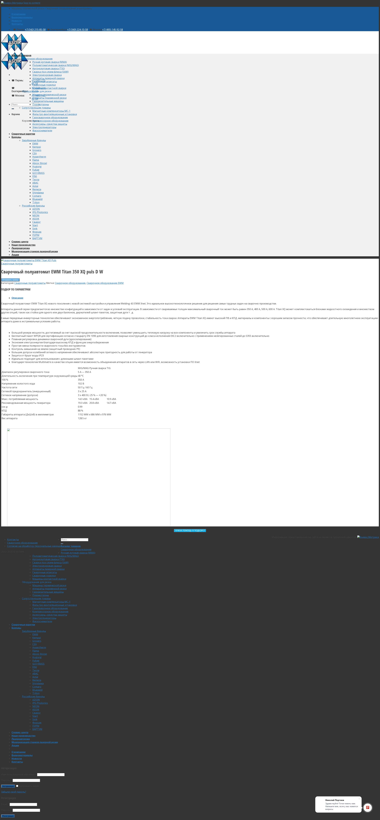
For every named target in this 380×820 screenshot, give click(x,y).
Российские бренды (33, 205)
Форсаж (36, 231)
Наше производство (23, 244)
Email (5, 804)
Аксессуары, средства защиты (49, 124)
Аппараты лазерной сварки (48, 78)
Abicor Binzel (39, 163)
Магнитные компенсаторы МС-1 (51, 111)
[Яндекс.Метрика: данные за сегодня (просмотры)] (368, 537)
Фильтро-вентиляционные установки (54, 114)
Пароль (6, 780)
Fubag (35, 169)
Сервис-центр (20, 241)
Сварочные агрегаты (44, 81)
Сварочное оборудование (37, 58)
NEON (35, 215)
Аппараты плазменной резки (49, 97)
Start (35, 225)
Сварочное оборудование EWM (105, 283)
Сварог (36, 222)
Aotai (35, 186)
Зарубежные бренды (34, 140)
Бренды (16, 137)
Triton (35, 202)
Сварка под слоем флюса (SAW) (50, 71)
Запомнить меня (29, 786)
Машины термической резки (49, 94)
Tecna (35, 179)
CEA (34, 153)
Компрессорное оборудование (50, 120)
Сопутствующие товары (36, 107)
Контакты (17, 23)
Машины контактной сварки (49, 88)
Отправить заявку (10, 280)
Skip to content (31, 2)
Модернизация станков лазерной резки (35, 251)
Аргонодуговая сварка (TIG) (48, 68)
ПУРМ (35, 235)
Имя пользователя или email (19, 774)
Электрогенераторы (44, 127)
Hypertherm (39, 156)
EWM (35, 143)
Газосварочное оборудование (50, 117)
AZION (36, 209)
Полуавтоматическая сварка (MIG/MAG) (55, 65)
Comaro (36, 196)
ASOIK (35, 218)
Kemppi (36, 146)
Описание (17, 297)
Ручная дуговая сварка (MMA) (49, 62)
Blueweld (37, 199)
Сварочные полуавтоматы (16, 263)
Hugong (37, 166)
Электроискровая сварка (47, 75)
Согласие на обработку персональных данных (34, 546)
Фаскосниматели (42, 130)
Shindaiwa (38, 192)
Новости (17, 20)
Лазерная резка (21, 248)
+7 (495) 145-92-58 (112, 29)
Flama (35, 160)
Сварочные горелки (44, 84)
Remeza (36, 189)
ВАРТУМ (37, 238)
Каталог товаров (21, 55)
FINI (34, 176)
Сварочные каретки (23, 133)
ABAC (35, 182)
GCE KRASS (38, 173)
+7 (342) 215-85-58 (35, 29)
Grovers (36, 150)
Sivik (34, 228)
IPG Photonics (40, 212)
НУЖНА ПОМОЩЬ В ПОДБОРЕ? (190, 531)
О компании (19, 14)
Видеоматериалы (22, 17)
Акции (15, 254)
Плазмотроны (40, 104)
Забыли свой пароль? (13, 791)
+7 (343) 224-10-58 (77, 29)
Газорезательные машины (48, 101)
